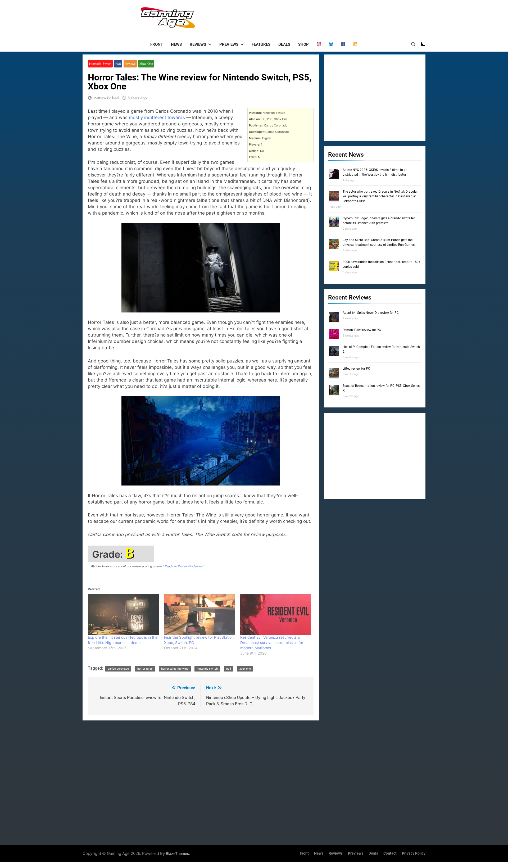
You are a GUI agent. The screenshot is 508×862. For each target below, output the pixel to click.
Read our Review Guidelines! (184, 566)
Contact (390, 853)
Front (156, 44)
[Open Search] (413, 44)
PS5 (118, 63)
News (176, 44)
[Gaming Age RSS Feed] (355, 44)
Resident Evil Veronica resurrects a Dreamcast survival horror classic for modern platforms (271, 642)
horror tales (145, 668)
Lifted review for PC (356, 368)
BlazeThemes (177, 853)
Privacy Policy (413, 853)
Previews (228, 44)
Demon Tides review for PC (362, 330)
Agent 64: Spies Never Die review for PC (371, 313)
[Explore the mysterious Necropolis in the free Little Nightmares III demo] (123, 614)
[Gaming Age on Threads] (319, 44)
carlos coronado (118, 668)
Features (261, 44)
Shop (303, 44)
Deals (284, 44)
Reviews (198, 44)
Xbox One (146, 63)
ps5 (228, 668)
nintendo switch (207, 668)
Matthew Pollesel (106, 98)
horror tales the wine (174, 668)
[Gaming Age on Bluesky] (331, 44)
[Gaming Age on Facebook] (343, 44)
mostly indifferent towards (157, 117)
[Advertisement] (329, 17)
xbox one (245, 668)
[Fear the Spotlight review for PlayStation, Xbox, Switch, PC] (199, 614)
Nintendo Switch (100, 63)
